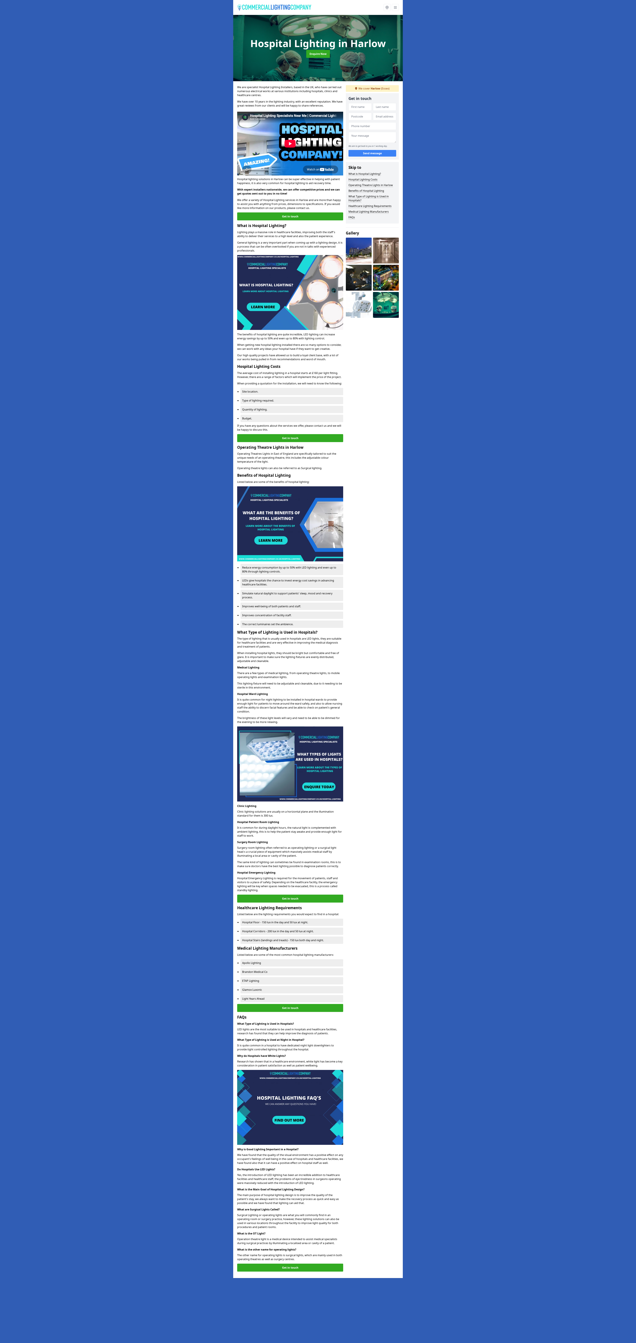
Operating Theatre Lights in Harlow (370, 185)
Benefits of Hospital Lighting (366, 191)
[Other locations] (387, 7)
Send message (372, 153)
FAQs (351, 217)
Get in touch (290, 216)
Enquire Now (318, 54)
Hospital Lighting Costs (362, 179)
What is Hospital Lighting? (364, 174)
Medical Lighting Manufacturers (368, 211)
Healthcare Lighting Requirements (370, 206)
